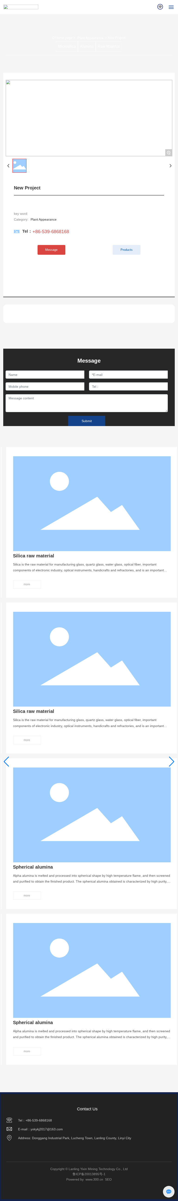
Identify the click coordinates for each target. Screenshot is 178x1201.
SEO (108, 1179)
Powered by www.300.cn (84, 1179)
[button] (6, 762)
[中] (160, 7)
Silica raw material (30, 555)
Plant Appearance (90, 38)
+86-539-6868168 (50, 231)
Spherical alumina (30, 867)
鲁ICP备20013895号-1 (89, 1174)
